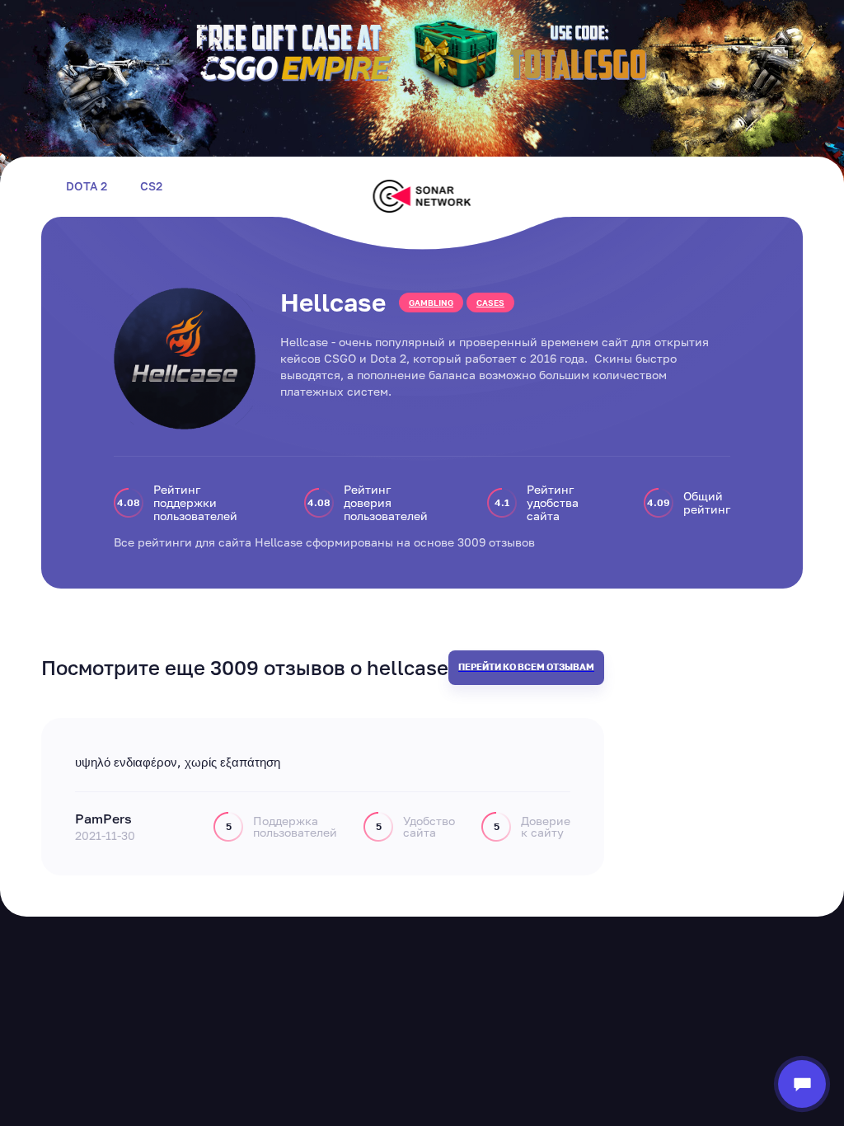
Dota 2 (86, 186)
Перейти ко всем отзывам (526, 666)
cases (490, 302)
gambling (431, 302)
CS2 (151, 186)
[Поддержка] (802, 1084)
